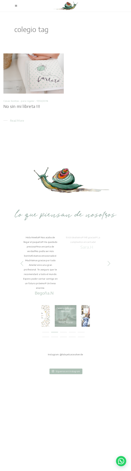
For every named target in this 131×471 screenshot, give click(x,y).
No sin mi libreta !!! (21, 106)
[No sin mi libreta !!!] (33, 73)
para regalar (27, 101)
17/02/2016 (42, 101)
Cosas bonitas (11, 101)
